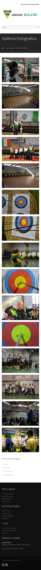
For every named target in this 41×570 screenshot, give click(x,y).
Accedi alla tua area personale (31, 4)
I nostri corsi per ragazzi (9, 528)
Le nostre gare (6, 513)
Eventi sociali (8, 471)
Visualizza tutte (8, 475)
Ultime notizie (6, 511)
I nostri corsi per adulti (9, 530)
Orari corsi (5, 533)
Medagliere (5, 518)
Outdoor (6, 468)
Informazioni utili (7, 499)
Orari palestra (6, 501)
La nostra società (7, 494)
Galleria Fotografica (8, 516)
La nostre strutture (7, 496)
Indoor (6, 464)
